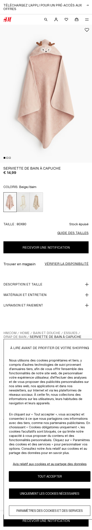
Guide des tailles (73, 233)
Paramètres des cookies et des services (49, 510)
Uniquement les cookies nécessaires (49, 493)
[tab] (4, 158)
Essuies (70, 333)
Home (25, 333)
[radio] (10, 202)
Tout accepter (49, 476)
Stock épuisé (79, 224)
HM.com (9, 333)
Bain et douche (46, 333)
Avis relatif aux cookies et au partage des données (50, 464)
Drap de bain (14, 337)
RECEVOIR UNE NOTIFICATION (46, 247)
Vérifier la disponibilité (67, 264)
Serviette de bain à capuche (55, 337)
